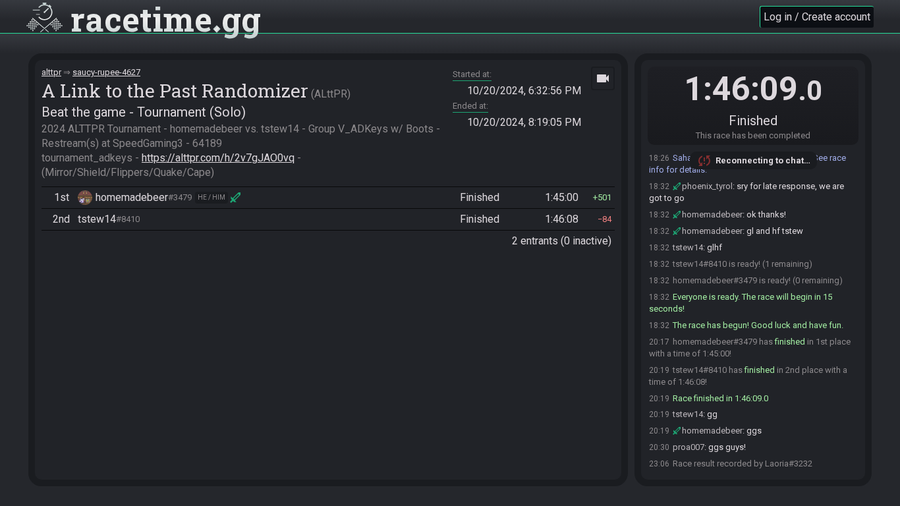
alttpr (51, 72)
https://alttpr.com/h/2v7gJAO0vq (218, 158)
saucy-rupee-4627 (106, 72)
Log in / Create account (817, 17)
